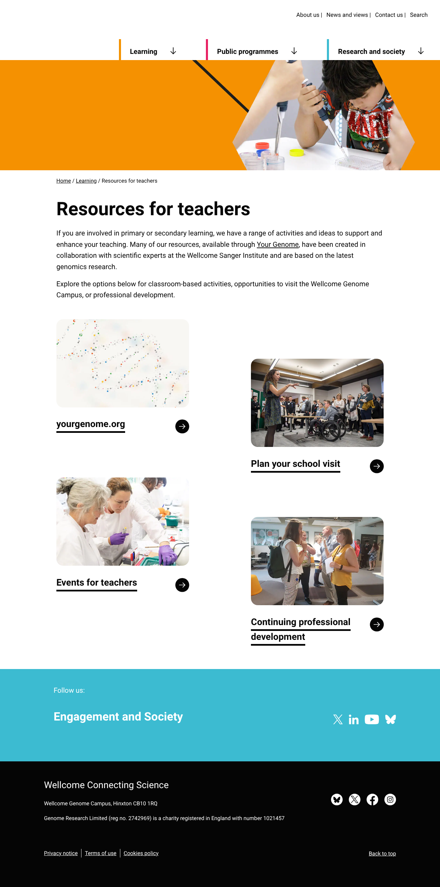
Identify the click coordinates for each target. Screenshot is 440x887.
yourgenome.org (90, 423)
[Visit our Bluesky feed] (390, 720)
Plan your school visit (295, 463)
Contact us (389, 15)
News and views (347, 15)
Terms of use (101, 853)
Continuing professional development (301, 629)
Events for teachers (96, 582)
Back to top (382, 853)
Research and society (371, 51)
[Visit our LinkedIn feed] (354, 720)
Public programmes (247, 51)
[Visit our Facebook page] (372, 800)
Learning (143, 51)
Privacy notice (61, 853)
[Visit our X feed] (338, 720)
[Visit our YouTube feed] (372, 720)
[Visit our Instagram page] (390, 800)
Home (63, 180)
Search (419, 15)
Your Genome (278, 244)
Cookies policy (141, 853)
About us (307, 15)
